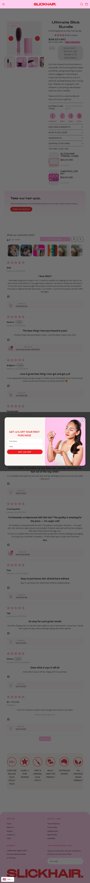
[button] (81, 4)
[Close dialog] (82, 420)
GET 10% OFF (24, 451)
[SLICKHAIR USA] (45, 4)
